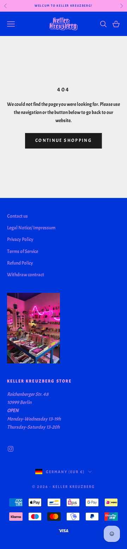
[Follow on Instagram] (10, 448)
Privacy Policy (20, 239)
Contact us (17, 216)
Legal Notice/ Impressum (31, 228)
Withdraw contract (25, 275)
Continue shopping (63, 140)
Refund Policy (20, 263)
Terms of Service (22, 251)
